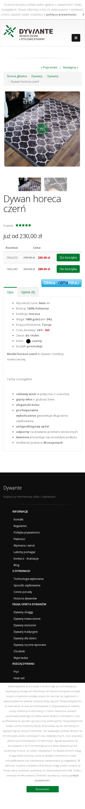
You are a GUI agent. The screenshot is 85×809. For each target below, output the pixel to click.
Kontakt (18, 519)
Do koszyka (68, 257)
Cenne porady (23, 592)
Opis (10, 292)
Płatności (19, 539)
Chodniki (19, 651)
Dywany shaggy (23, 612)
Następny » (70, 67)
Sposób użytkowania (27, 585)
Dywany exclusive (25, 625)
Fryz (16, 671)
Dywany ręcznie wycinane (30, 644)
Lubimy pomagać (25, 552)
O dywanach (21, 571)
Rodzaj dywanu (23, 663)
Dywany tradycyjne (26, 631)
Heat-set (19, 678)
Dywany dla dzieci (25, 638)
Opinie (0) (28, 292)
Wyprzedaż (21, 658)
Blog (16, 565)
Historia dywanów (25, 598)
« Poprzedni (49, 67)
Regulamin (20, 526)
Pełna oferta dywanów (29, 604)
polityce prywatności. (61, 14)
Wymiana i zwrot (24, 545)
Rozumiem (42, 789)
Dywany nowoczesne (27, 618)
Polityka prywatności (27, 532)
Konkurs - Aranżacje (26, 558)
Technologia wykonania (29, 579)
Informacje (20, 511)
